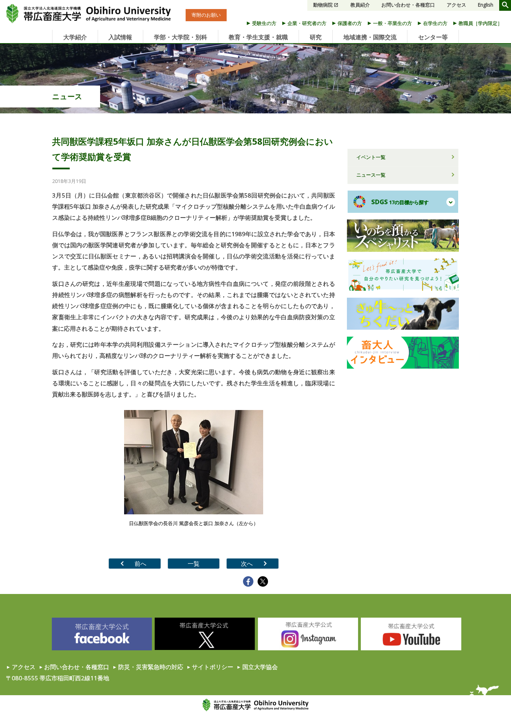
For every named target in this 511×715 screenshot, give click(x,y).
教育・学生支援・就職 (258, 37)
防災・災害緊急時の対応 (150, 667)
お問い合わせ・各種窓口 (408, 5)
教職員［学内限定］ (480, 23)
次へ (247, 564)
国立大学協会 (260, 667)
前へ (140, 564)
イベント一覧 (371, 157)
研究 (316, 37)
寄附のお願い (206, 15)
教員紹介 (360, 5)
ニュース (67, 96)
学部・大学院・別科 (180, 37)
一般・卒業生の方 (392, 23)
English (485, 5)
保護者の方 (350, 23)
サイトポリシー (212, 667)
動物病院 (323, 5)
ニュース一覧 (371, 174)
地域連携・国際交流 (370, 37)
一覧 (194, 564)
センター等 (433, 37)
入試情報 (120, 37)
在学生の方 (435, 23)
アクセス (456, 5)
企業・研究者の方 (306, 23)
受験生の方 (264, 23)
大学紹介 (75, 37)
